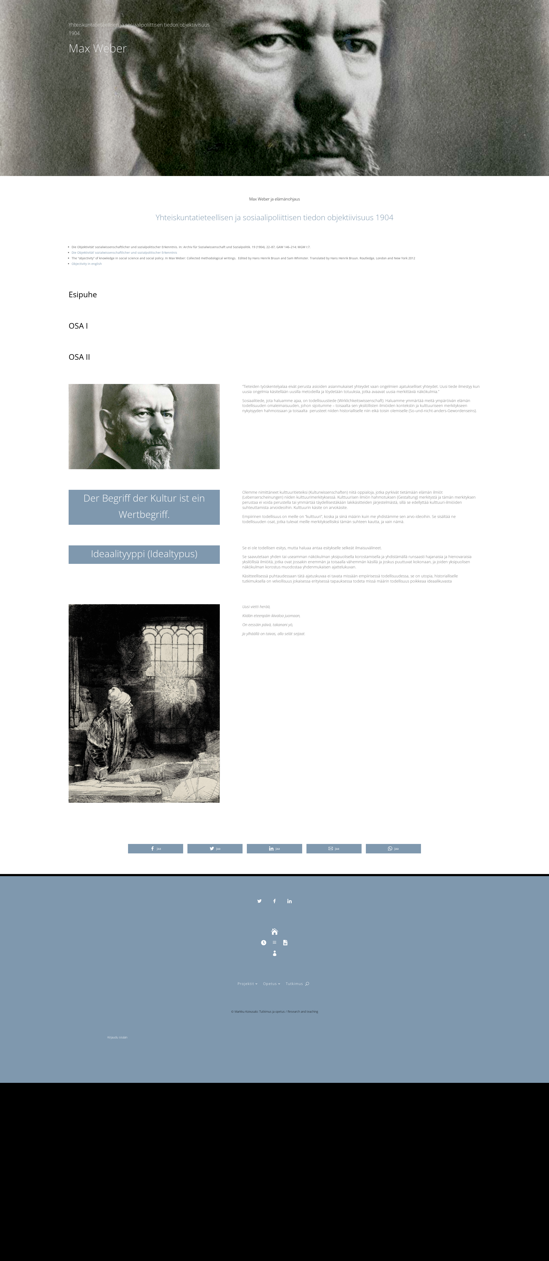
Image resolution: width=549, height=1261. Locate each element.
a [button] (274, 942)
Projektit (246, 983)
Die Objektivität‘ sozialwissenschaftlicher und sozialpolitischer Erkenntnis (124, 252)
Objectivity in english (87, 264)
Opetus (270, 983)
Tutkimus (294, 983)
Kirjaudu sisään (117, 1037)
